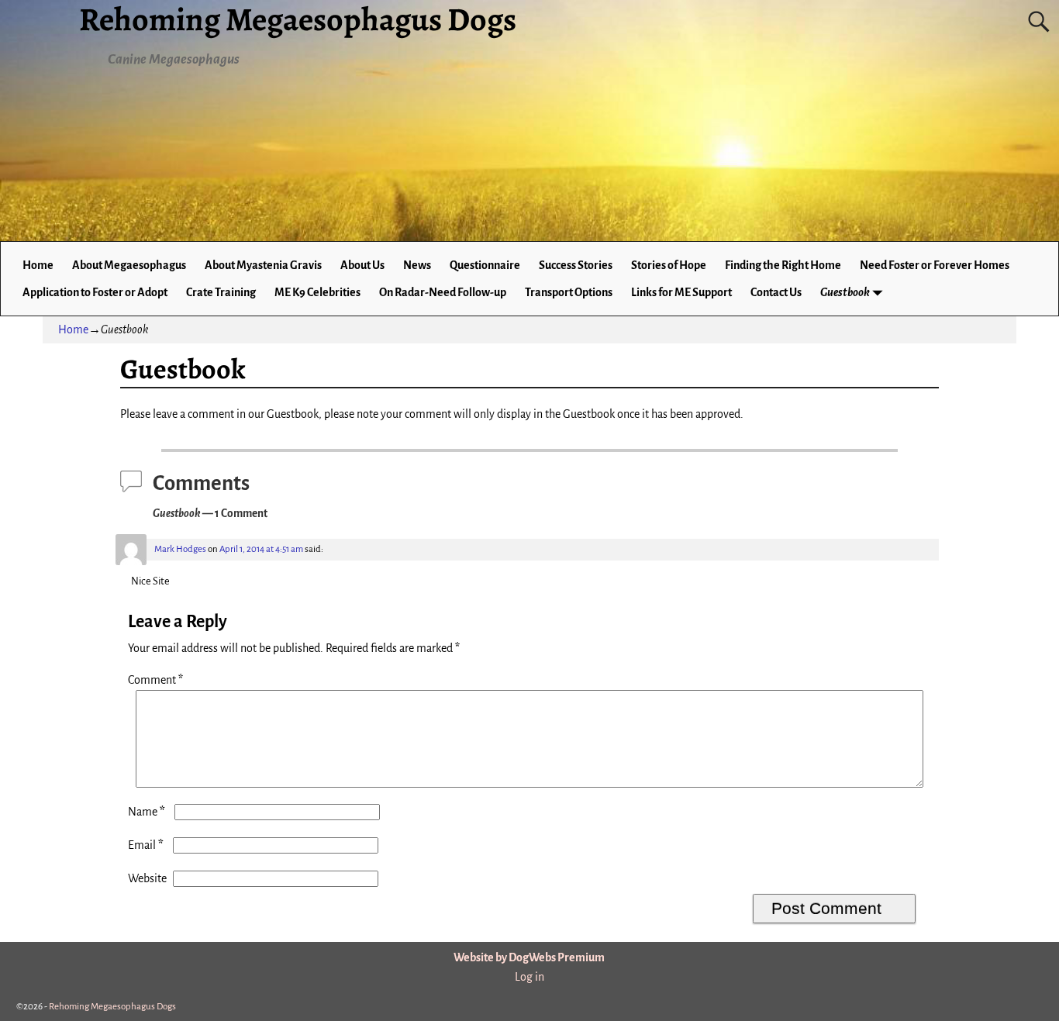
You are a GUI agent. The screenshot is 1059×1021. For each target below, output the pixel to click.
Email (146, 845)
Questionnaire (485, 265)
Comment (155, 680)
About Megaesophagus (129, 265)
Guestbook (845, 292)
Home (37, 265)
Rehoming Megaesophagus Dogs (112, 1007)
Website (147, 878)
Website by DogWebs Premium (529, 957)
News (417, 265)
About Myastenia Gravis (263, 265)
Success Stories (575, 265)
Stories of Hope (668, 265)
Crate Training (221, 292)
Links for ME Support (681, 292)
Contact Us (776, 292)
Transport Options (568, 292)
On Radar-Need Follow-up (442, 292)
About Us (362, 265)
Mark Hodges (180, 549)
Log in (529, 977)
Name (146, 811)
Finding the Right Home (783, 265)
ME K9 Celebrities (317, 292)
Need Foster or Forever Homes (934, 265)
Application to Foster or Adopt (94, 292)
